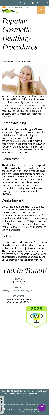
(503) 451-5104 (18, 282)
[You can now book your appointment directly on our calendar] (28, 3)
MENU (41, 9)
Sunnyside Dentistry (27, 391)
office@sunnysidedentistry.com (18, 290)
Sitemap (31, 396)
